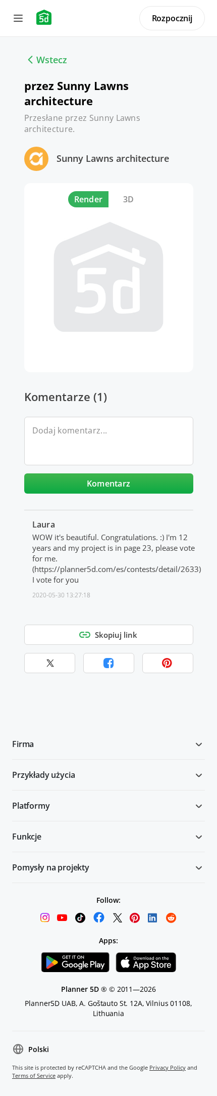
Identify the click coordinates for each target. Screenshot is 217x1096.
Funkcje (26, 836)
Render (88, 199)
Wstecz (51, 60)
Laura (44, 524)
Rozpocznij (172, 18)
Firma (23, 744)
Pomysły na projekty (50, 867)
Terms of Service (34, 1075)
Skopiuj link (116, 635)
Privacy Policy (167, 1067)
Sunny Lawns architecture (113, 158)
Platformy (31, 805)
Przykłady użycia (43, 774)
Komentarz (109, 483)
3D (128, 199)
